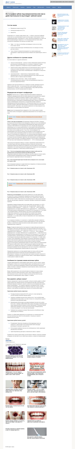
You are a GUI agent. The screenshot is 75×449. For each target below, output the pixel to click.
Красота (8, 7)
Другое (59, 7)
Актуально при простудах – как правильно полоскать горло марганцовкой (63, 28)
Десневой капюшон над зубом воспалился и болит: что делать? (63, 15)
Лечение (48, 7)
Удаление (29, 7)
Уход (34, 7)
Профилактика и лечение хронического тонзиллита (63, 21)
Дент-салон (10, 2)
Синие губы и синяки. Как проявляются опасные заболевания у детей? (63, 39)
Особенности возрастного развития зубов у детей (63, 53)
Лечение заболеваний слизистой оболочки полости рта (62, 33)
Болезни (22, 7)
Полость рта (15, 7)
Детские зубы (41, 7)
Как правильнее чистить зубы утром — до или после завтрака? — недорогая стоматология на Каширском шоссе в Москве (63, 47)
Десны (54, 7)
